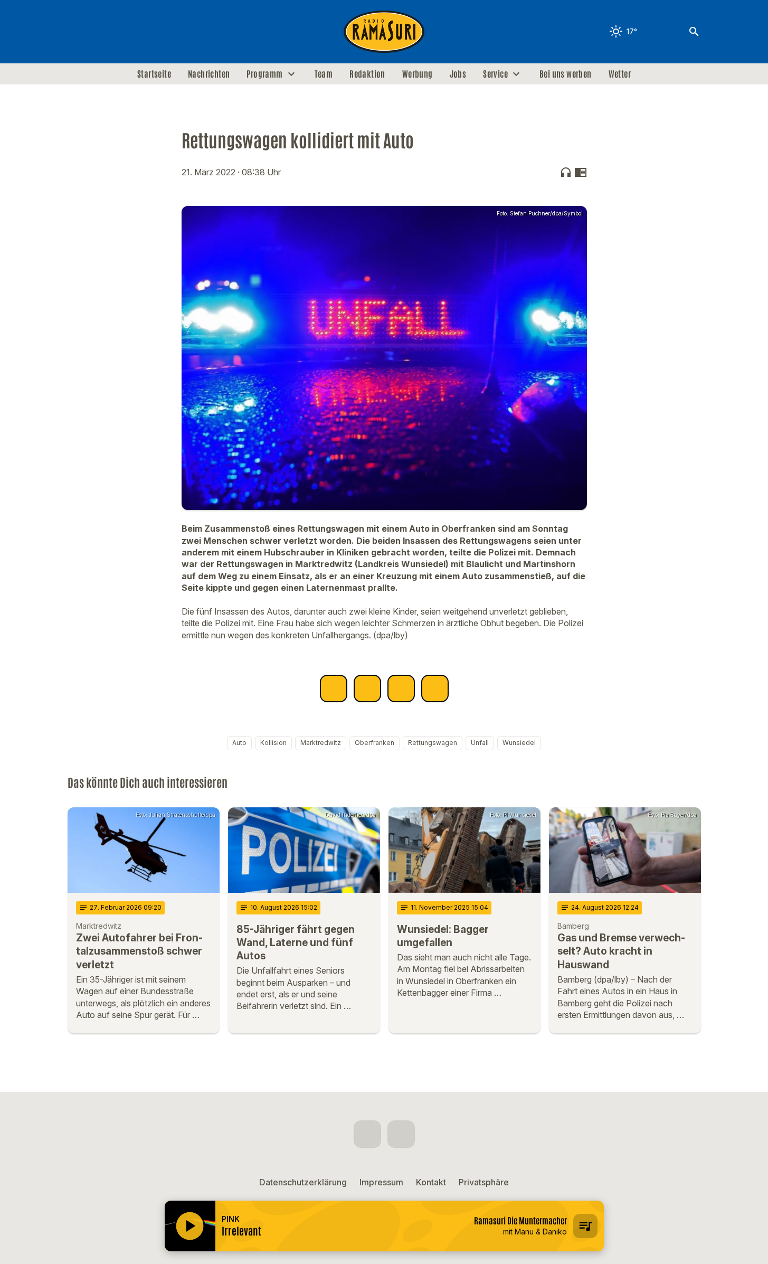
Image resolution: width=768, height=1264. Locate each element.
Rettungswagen (432, 743)
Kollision (273, 743)
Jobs (458, 74)
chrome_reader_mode (580, 172)
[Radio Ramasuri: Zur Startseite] (384, 32)
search (694, 31)
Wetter (620, 74)
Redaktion (367, 74)
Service (495, 74)
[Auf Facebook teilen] (333, 688)
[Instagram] (99, 31)
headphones (566, 172)
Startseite (154, 74)
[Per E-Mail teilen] (435, 688)
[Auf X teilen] (367, 688)
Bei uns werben (565, 74)
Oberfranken (374, 743)
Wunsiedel (519, 743)
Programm (264, 74)
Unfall (480, 743)
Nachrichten (209, 74)
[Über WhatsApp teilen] (401, 688)
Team (324, 74)
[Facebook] (78, 31)
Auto (239, 743)
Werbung (417, 74)
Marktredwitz (320, 743)
